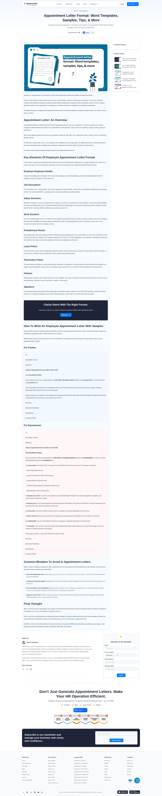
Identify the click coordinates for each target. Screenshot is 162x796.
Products (59, 4)
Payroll (106, 769)
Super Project (51, 766)
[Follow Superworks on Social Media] (42, 792)
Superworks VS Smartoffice (81, 771)
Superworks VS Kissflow (80, 780)
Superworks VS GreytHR (80, 769)
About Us (129, 760)
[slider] (90, 33)
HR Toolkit (24, 766)
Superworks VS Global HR (81, 774)
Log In (122, 4)
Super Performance (53, 783)
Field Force (107, 780)
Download (65, 315)
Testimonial (130, 766)
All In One (107, 760)
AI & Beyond (93, 4)
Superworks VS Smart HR (81, 777)
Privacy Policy (25, 774)
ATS (105, 771)
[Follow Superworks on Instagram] (27, 792)
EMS (105, 774)
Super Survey (51, 771)
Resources (69, 4)
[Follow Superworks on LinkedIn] (34, 792)
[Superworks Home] (30, 5)
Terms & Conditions (27, 780)
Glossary (24, 771)
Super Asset (51, 777)
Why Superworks (26, 763)
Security (24, 777)
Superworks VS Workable (81, 763)
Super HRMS (51, 760)
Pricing (78, 4)
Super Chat (51, 769)
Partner (85, 4)
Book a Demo (132, 4)
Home (23, 760)
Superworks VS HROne (80, 783)
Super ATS (51, 774)
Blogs (76, 11)
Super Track (51, 780)
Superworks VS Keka (79, 760)
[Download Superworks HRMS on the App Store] (122, 792)
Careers (129, 769)
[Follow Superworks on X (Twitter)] (30, 792)
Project (106, 766)
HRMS (106, 763)
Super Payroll (51, 763)
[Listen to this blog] (84, 32)
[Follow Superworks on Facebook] (23, 792)
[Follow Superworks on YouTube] (38, 792)
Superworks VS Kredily (80, 766)
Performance (107, 777)
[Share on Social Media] (23, 669)
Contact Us (130, 763)
